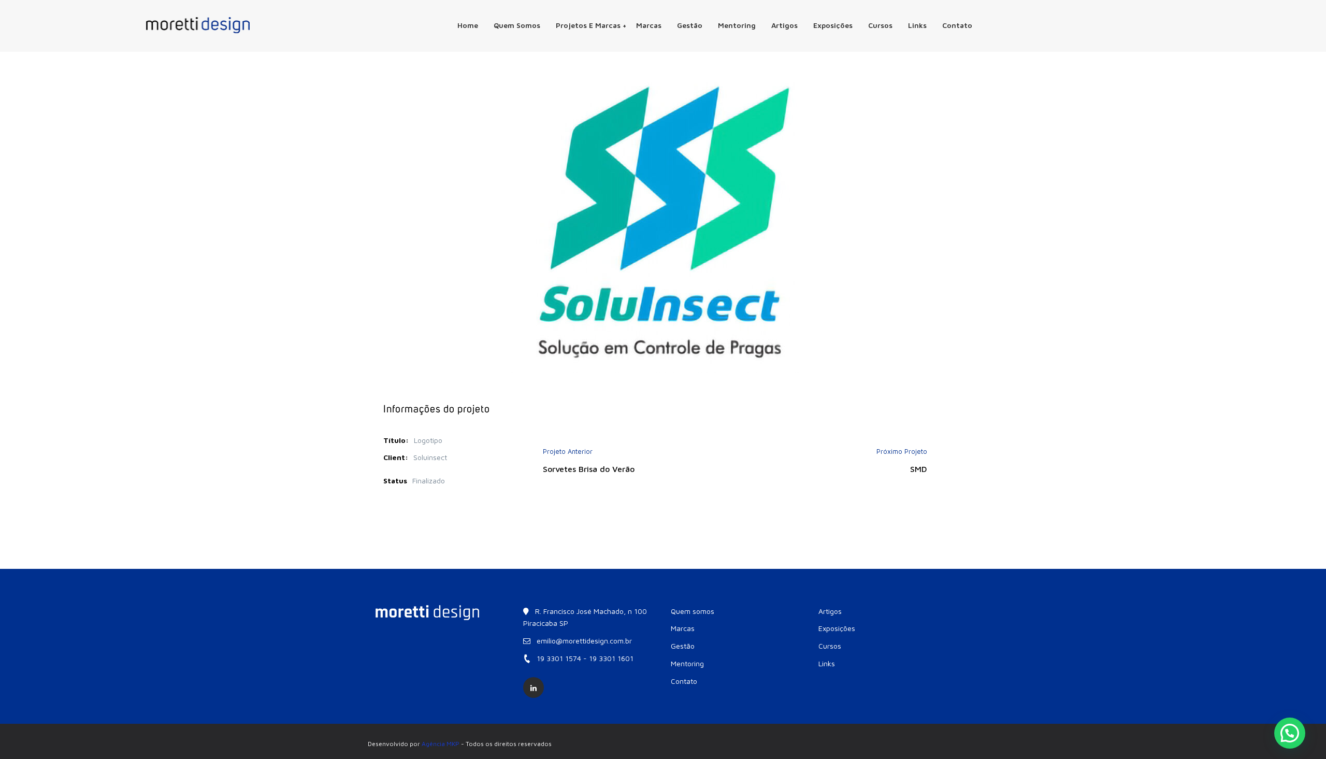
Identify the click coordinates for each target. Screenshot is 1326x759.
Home (467, 25)
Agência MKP (440, 744)
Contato (957, 25)
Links (917, 25)
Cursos (880, 25)
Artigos (784, 25)
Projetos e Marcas (588, 25)
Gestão (689, 25)
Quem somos (517, 25)
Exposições (833, 25)
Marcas (648, 25)
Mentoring (737, 25)
